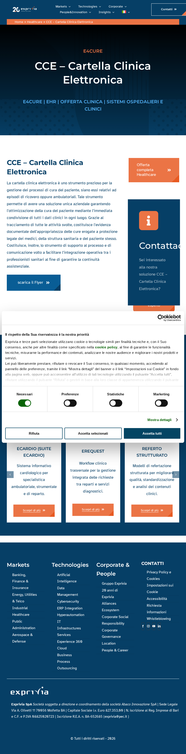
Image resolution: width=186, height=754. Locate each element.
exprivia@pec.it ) (117, 717)
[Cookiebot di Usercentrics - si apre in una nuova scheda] (161, 318)
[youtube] (153, 626)
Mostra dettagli (159, 420)
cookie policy (106, 347)
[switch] (70, 403)
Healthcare (34, 22)
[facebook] (142, 626)
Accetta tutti (152, 433)
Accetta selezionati (93, 433)
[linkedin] (159, 626)
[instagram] (148, 626)
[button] (10, 474)
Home (19, 22)
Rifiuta (34, 433)
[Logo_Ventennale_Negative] (24, 7)
